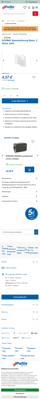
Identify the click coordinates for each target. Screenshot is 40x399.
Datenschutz (14, 236)
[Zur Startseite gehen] (8, 7)
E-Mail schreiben (10, 268)
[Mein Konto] (29, 7)
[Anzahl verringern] (4, 96)
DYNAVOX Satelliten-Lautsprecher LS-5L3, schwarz (19, 157)
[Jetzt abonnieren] (36, 232)
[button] (35, 261)
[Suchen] (35, 13)
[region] (20, 62)
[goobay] (20, 37)
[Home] (3, 21)
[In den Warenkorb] (29, 169)
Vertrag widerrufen (20, 297)
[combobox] (17, 13)
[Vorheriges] (3, 60)
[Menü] (37, 7)
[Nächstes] (36, 60)
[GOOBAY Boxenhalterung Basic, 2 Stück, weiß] (20, 60)
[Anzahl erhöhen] (17, 96)
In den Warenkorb (19, 101)
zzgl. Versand (11, 80)
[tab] (20, 182)
